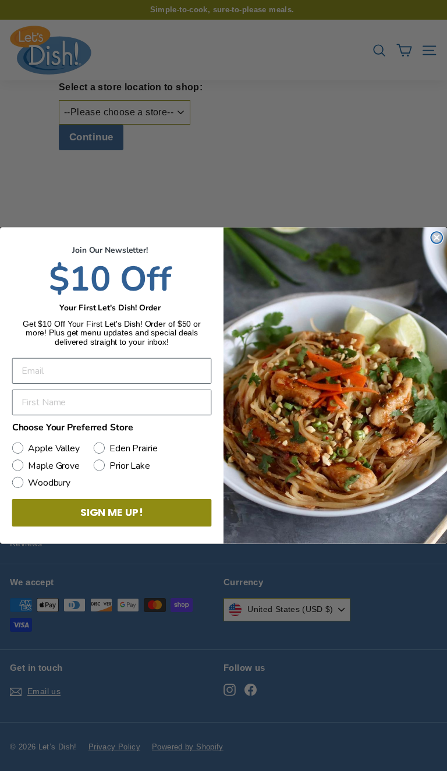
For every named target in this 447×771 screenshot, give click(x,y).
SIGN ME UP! (111, 512)
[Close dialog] (436, 237)
